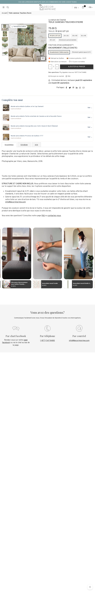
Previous (10, 42)
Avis (36, 145)
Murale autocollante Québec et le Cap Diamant (27, 107)
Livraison (24, 145)
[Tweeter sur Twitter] (70, 87)
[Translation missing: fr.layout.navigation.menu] (3, 7)
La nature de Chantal (57, 20)
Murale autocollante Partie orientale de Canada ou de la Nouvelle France (36, 116)
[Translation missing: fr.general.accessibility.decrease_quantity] (50, 67)
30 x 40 (74, 36)
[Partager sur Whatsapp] (80, 87)
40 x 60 (52, 40)
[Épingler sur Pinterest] (73, 87)
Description (9, 145)
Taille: (58, 31)
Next (45, 42)
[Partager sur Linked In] (77, 87)
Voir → (90, 108)
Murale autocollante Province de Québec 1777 (27, 136)
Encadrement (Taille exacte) (59, 52)
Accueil (4, 13)
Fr (75, 8)
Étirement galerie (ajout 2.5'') (81, 52)
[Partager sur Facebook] (66, 87)
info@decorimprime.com (15, 202)
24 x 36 (66, 36)
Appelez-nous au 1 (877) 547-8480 (74, 72)
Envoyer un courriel (57, 76)
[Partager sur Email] (84, 87)
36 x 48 (83, 36)
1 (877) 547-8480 (47, 341)
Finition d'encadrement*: (62, 46)
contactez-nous (54, 216)
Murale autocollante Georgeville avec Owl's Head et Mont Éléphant (34, 126)
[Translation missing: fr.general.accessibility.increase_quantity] (57, 67)
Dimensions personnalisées (67, 40)
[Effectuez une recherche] (8, 7)
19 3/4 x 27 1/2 (55, 36)
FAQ (68, 76)
